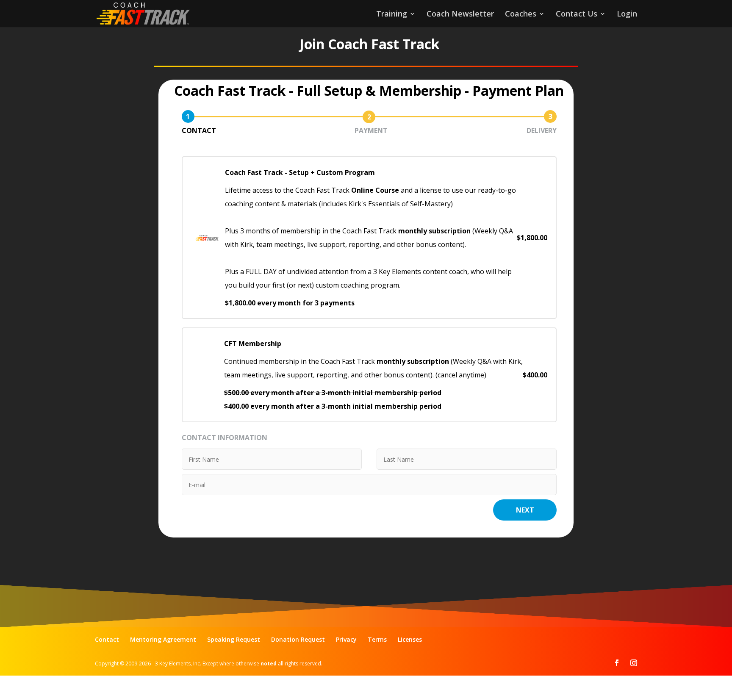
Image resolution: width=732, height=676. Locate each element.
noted (269, 663)
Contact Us (576, 15)
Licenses (410, 639)
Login (627, 15)
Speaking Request (233, 639)
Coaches (520, 15)
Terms (377, 639)
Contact (107, 639)
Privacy (346, 639)
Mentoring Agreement (163, 639)
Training (391, 15)
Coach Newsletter (460, 15)
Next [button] (525, 510)
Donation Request (298, 639)
